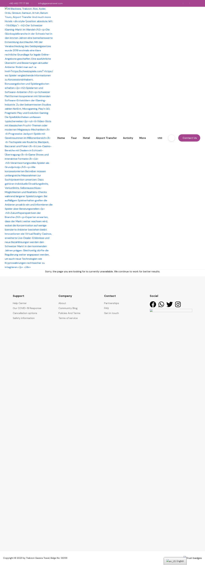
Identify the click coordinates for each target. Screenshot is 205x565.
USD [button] (160, 138)
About (62, 303)
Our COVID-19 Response (27, 308)
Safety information (24, 318)
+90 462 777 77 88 (19, 3)
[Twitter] (169, 304)
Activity (128, 138)
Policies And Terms (69, 313)
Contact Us (190, 138)
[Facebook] (153, 304)
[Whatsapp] (161, 304)
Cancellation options (25, 313)
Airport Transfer (106, 138)
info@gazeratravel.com (50, 3)
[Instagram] (178, 304)
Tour (74, 138)
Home (61, 138)
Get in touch (111, 313)
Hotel (86, 138)
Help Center (20, 303)
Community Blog (68, 308)
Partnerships (111, 303)
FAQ (106, 308)
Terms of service (68, 318)
